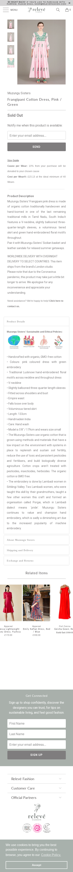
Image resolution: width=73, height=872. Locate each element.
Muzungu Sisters (19, 93)
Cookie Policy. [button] (51, 855)
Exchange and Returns (20, 560)
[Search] (59, 10)
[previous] (21, 52)
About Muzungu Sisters (21, 540)
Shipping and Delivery (20, 550)
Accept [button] (36, 865)
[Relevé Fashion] (36, 10)
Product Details (16, 321)
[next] (62, 52)
